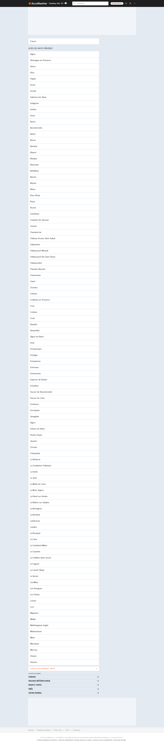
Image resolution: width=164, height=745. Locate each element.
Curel (32, 318)
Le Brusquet (35, 533)
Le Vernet (34, 576)
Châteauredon (36, 263)
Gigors (32, 423)
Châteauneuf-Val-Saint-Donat (42, 257)
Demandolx (34, 330)
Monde (30, 730)
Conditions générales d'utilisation (47, 740)
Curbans (33, 312)
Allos (32, 72)
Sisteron (33, 662)
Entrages (34, 355)
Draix (32, 343)
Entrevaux (34, 367)
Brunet (33, 208)
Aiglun (33, 54)
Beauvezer (34, 165)
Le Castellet (35, 551)
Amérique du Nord (43, 730)
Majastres (34, 613)
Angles (33, 79)
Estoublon (34, 386)
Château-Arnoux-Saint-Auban (42, 238)
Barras (33, 140)
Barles (32, 134)
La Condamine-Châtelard (40, 466)
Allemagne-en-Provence (40, 60)
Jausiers (33, 441)
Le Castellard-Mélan (38, 545)
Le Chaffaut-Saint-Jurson (40, 558)
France (33, 41)
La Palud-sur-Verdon (39, 496)
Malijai (33, 619)
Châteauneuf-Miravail (39, 251)
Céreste (33, 226)
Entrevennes (35, 373)
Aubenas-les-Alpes (38, 97)
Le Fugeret (34, 564)
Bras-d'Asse (35, 195)
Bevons (33, 177)
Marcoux (33, 650)
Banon (33, 122)
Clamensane (35, 275)
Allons (32, 66)
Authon (33, 109)
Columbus (76, 730)
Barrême (33, 146)
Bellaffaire (34, 171)
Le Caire (33, 539)
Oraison (33, 656)
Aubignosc (34, 103)
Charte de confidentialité (65, 740)
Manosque (34, 644)
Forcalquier (35, 410)
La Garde (33, 472)
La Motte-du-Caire (38, 484)
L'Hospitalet (35, 453)
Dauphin (33, 324)
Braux (32, 201)
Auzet (32, 115)
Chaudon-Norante (37, 269)
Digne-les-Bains (37, 337)
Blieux (32, 189)
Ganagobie (34, 416)
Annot (32, 85)
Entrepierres (35, 361)
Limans (33, 601)
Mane (32, 637)
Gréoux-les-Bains (37, 429)
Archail (33, 91)
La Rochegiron (36, 508)
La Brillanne (35, 459)
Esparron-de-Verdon (38, 380)
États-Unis (58, 730)
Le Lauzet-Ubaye (37, 570)
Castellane (34, 214)
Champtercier (36, 232)
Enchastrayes (35, 349)
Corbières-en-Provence (40, 300)
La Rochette (35, 515)
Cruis (32, 306)
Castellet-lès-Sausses (39, 220)
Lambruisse (35, 521)
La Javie (33, 478)
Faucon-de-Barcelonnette (41, 392)
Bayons (33, 152)
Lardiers (33, 527)
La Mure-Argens (37, 490)
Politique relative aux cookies (83, 740)
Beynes (33, 183)
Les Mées (34, 582)
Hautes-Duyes (36, 435)
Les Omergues (36, 588)
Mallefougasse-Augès (39, 625)
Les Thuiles (35, 594)
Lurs (32, 607)
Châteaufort (35, 244)
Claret (32, 281)
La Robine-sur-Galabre (39, 502)
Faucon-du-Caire (37, 398)
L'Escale (33, 447)
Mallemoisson (36, 631)
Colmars (33, 294)
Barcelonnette (36, 128)
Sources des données (119, 740)
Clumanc (34, 287)
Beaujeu (33, 158)
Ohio (67, 730)
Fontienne (34, 404)
